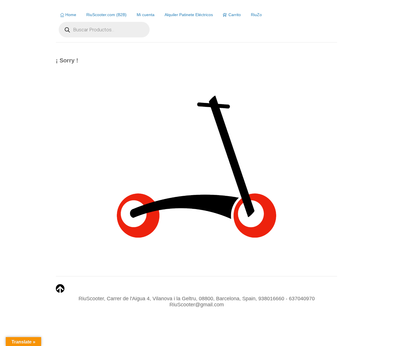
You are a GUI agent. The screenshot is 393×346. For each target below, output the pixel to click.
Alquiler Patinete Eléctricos (189, 14)
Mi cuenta (145, 14)
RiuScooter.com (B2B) (106, 14)
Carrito (234, 14)
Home (70, 14)
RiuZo (256, 14)
